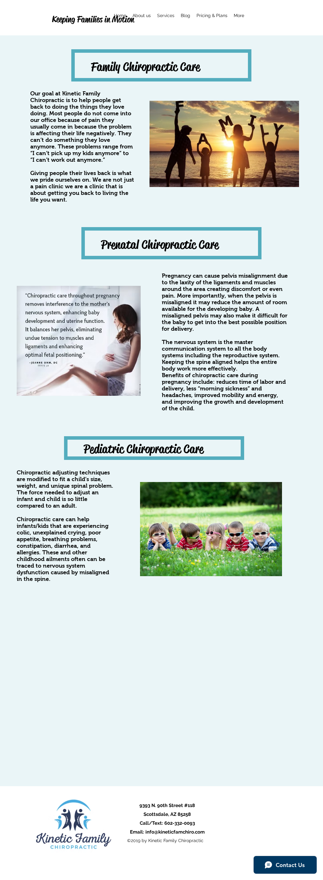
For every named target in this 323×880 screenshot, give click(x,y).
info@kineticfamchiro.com (175, 832)
